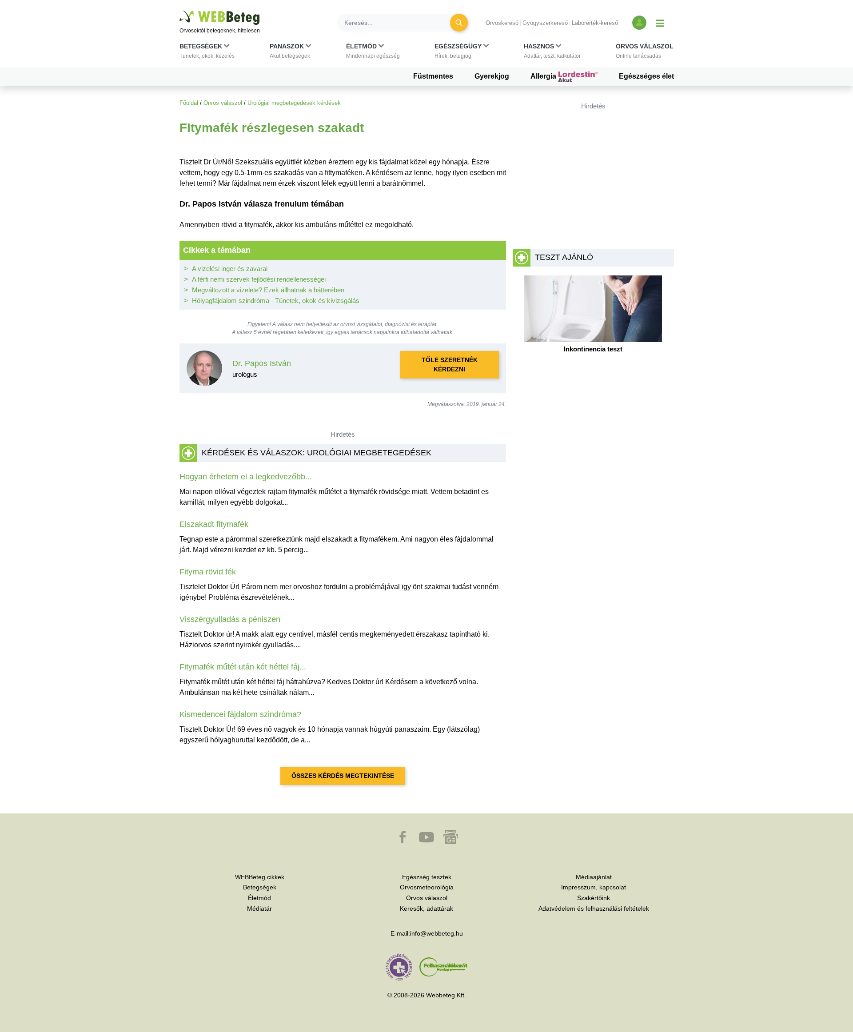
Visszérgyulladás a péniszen (229, 619)
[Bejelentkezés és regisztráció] (639, 23)
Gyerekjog (491, 76)
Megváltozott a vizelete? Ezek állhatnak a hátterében (268, 290)
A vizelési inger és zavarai (229, 268)
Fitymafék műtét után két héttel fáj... (242, 666)
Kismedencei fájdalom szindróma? (240, 714)
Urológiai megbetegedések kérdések (294, 103)
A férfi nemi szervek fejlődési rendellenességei (259, 279)
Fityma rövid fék (207, 571)
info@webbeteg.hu (436, 933)
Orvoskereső (502, 23)
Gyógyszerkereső (545, 23)
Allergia (544, 76)
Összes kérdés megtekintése (342, 775)
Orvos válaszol (222, 103)
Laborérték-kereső (595, 23)
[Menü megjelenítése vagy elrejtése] (660, 22)
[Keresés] (459, 23)
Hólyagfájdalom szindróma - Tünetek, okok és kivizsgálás (275, 300)
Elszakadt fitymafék (213, 524)
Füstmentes (433, 76)
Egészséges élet (646, 76)
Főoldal (188, 103)
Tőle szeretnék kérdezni (450, 364)
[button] (207, 53)
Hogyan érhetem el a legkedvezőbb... (245, 476)
